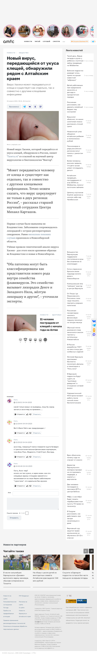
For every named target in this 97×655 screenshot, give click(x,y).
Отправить (14, 518)
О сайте (21, 607)
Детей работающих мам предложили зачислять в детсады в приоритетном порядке (75, 91)
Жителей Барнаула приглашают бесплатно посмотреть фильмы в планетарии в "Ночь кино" (75, 363)
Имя (9, 492)
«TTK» (34, 653)
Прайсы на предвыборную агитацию (8, 613)
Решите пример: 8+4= (16, 513)
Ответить (37, 414)
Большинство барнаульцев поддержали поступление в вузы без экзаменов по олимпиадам (75, 258)
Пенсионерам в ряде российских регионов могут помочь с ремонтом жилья (75, 151)
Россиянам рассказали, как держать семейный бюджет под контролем (75, 107)
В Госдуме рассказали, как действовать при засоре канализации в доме (74, 517)
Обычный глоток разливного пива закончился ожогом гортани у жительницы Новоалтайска (75, 333)
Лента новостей (74, 50)
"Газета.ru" (13, 156)
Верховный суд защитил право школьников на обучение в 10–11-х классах (75, 533)
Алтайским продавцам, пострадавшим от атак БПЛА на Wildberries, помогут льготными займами (75, 181)
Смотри (56, 41)
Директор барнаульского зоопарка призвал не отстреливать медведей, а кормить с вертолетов (74, 472)
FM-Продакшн (24, 596)
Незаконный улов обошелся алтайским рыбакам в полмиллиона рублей (75, 136)
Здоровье (57, 315)
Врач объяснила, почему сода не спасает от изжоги (74, 457)
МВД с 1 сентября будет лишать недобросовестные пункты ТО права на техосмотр (75, 501)
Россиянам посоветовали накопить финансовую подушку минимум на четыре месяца (74, 316)
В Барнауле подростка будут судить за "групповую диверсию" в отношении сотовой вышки (75, 381)
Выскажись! (14, 107)
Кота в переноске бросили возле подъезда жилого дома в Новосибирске (74, 273)
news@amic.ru (39, 621)
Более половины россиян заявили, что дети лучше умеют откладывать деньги (75, 165)
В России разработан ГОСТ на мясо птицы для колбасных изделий (75, 348)
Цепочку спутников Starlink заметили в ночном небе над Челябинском (75, 196)
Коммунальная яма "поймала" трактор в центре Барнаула (75, 286)
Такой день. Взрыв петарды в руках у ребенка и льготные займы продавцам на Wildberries (75, 60)
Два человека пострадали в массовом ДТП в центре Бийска (74, 487)
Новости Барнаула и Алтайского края (25, 613)
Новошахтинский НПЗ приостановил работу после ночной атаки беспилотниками (75, 398)
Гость (16, 400)
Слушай (46, 41)
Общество (24, 53)
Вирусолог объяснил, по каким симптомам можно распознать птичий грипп (75, 121)
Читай (37, 41)
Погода (5, 607)
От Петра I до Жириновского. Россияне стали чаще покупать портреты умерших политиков (75, 299)
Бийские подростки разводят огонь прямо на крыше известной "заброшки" (75, 75)
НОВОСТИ (11, 53)
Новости (28, 41)
